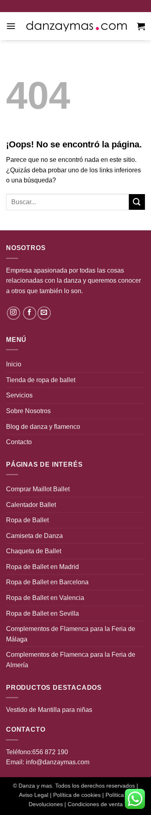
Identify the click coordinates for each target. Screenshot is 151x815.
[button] (11, 26)
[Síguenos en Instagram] (13, 313)
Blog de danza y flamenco (43, 426)
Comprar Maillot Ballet (38, 489)
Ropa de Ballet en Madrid (42, 566)
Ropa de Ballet (27, 520)
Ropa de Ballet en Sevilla (42, 613)
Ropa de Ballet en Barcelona (47, 582)
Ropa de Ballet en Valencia (45, 597)
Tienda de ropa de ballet (40, 379)
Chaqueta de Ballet (33, 551)
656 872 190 (50, 752)
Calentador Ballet (31, 504)
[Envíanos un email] (44, 313)
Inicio (13, 364)
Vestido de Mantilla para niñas (49, 709)
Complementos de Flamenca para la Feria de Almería (70, 659)
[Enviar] (137, 202)
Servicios (19, 395)
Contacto (19, 442)
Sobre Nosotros (28, 411)
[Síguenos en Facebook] (29, 313)
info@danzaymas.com (57, 762)
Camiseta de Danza (34, 535)
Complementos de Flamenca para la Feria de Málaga (70, 634)
